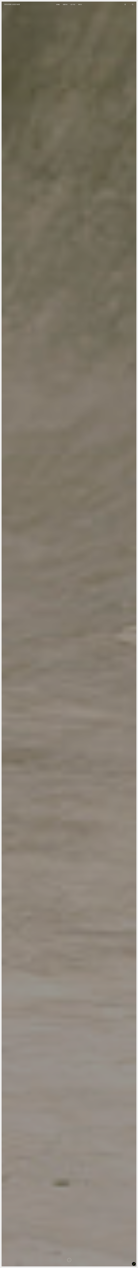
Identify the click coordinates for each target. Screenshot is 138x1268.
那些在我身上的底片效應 (12, 4)
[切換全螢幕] (134, 1264)
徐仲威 (70, 665)
